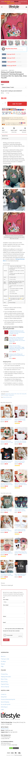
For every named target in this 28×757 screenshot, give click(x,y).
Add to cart (17, 104)
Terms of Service (5, 686)
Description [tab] (5, 135)
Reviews (3, 664)
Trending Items (4, 70)
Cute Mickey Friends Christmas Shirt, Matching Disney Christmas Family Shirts (6, 530)
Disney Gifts (11, 70)
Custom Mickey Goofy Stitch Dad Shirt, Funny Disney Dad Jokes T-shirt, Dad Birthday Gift (21, 552)
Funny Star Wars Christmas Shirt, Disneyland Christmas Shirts (20, 441)
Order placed (4, 131)
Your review (6, 605)
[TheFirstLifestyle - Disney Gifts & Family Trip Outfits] (14, 7)
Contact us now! (5, 728)
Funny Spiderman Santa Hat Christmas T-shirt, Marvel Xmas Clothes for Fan (7, 461)
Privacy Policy (4, 674)
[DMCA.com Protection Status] (14, 748)
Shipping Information (6, 676)
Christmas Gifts (13, 393)
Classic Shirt (19, 393)
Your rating (6, 599)
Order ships (14, 131)
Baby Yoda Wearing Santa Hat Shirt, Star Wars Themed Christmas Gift (21, 484)
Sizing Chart (4, 696)
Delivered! (24, 131)
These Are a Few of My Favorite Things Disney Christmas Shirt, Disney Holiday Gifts (20, 461)
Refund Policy (4, 681)
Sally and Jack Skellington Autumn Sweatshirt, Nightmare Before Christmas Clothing (7, 419)
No (3, 93)
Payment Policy (4, 684)
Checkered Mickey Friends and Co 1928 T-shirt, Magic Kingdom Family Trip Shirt (6, 510)
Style (2, 84)
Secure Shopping (5, 702)
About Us (3, 656)
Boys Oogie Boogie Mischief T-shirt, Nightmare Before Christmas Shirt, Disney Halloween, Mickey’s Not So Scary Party (21, 574)
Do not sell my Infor (5, 704)
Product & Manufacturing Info (8, 699)
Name (4, 616)
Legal (2, 709)
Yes (8, 93)
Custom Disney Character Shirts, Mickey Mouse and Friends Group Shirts (20, 530)
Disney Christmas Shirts (7, 397)
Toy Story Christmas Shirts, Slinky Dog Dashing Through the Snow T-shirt (7, 484)
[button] (2, 7)
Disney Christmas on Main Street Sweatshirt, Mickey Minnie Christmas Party (20, 419)
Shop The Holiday (4, 395)
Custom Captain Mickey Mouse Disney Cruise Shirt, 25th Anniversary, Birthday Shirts (20, 510)
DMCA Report (4, 707)
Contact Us (3, 694)
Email (4, 622)
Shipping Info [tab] (5, 138)
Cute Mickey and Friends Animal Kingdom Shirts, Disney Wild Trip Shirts (7, 574)
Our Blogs (3, 661)
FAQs (2, 666)
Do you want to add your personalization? (11, 90)
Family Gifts (24, 393)
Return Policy (4, 679)
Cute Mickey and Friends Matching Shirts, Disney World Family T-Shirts (7, 552)
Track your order (5, 659)
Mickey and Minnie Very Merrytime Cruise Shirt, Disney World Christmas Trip (7, 441)
